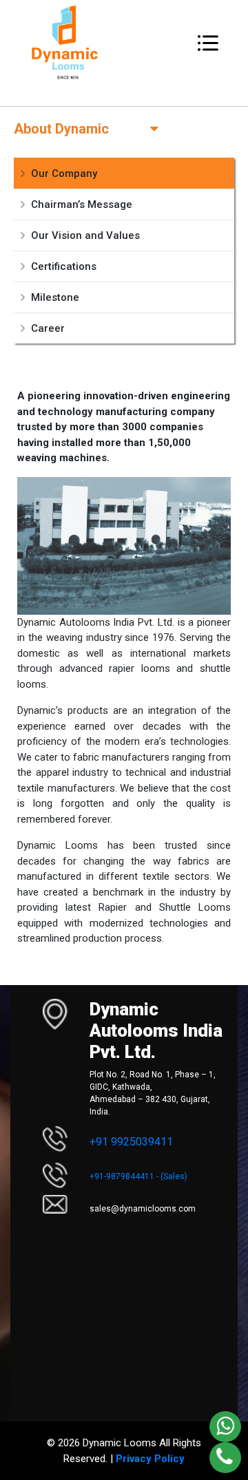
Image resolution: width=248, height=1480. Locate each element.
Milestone (55, 297)
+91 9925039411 (131, 1141)
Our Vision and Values (85, 235)
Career (48, 328)
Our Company (64, 173)
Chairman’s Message (81, 204)
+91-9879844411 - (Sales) (138, 1176)
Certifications (63, 266)
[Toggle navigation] (208, 43)
